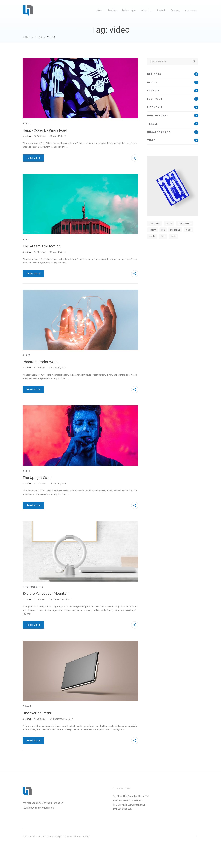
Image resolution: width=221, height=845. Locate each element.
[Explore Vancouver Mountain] (80, 523)
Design (172, 82)
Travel (28, 706)
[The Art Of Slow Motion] (80, 175)
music (188, 230)
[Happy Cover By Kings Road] (80, 59)
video (173, 236)
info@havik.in (120, 804)
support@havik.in (137, 804)
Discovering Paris (37, 713)
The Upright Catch (37, 478)
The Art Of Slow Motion (42, 246)
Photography (33, 587)
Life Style (172, 107)
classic (169, 223)
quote (152, 236)
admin (28, 136)
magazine (175, 230)
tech (163, 236)
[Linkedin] (197, 837)
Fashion (172, 90)
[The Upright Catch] (80, 407)
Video (27, 123)
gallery (152, 230)
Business (172, 74)
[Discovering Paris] (80, 642)
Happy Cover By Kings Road (45, 130)
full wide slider (184, 223)
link (163, 230)
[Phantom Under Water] (80, 291)
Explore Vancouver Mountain (46, 593)
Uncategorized (172, 132)
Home (26, 37)
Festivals (172, 99)
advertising (154, 223)
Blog (38, 37)
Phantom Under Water (41, 362)
